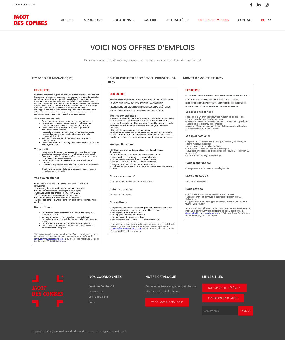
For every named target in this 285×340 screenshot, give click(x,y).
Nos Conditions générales (224, 287)
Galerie (150, 20)
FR (263, 20)
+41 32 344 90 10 (25, 4)
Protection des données (223, 298)
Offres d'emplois (213, 20)
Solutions (122, 20)
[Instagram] (267, 4)
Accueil (67, 20)
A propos (92, 20)
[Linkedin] (259, 4)
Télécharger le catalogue (167, 302)
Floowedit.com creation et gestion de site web (100, 331)
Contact (245, 20)
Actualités (176, 20)
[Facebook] (252, 4)
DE (269, 20)
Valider (245, 310)
